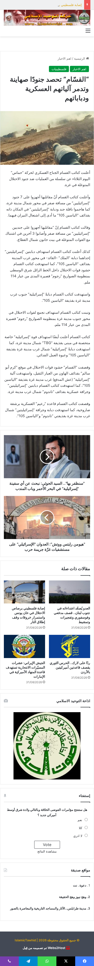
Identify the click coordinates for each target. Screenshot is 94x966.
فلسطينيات (59, 69)
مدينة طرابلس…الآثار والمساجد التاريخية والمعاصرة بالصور (48, 908)
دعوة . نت (79, 885)
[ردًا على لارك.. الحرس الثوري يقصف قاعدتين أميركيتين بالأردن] (69, 646)
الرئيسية (80, 58)
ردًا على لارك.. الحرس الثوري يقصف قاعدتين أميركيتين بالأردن (70, 667)
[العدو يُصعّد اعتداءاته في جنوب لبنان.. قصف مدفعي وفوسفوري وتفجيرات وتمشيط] (69, 591)
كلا (80, 828)
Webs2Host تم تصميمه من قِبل (44, 948)
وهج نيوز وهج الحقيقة (72, 897)
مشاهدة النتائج (47, 851)
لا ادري (77, 836)
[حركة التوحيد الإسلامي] (47, 18)
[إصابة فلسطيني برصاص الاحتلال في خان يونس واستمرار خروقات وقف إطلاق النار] (24, 591)
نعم (80, 820)
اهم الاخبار (64, 58)
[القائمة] (88, 30)
